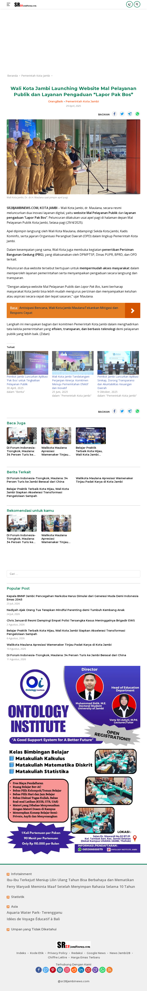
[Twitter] (46, 970)
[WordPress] (60, 970)
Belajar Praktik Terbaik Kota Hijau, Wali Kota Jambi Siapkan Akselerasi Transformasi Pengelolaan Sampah (89, 451)
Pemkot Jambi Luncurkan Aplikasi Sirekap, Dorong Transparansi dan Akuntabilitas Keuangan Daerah (117, 382)
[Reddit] (74, 970)
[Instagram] (67, 970)
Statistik (17, 897)
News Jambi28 (120, 953)
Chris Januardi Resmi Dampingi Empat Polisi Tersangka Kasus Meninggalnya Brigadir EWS (71, 620)
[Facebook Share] (114, 114)
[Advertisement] (73, 41)
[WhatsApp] (102, 970)
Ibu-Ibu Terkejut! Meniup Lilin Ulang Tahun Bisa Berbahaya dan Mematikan (70, 880)
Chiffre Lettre (57, 957)
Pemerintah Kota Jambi (82, 101)
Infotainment (21, 874)
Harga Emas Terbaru (85, 957)
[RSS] (109, 970)
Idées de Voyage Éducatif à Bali (33, 919)
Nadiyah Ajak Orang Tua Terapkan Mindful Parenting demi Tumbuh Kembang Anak (66, 610)
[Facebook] (39, 970)
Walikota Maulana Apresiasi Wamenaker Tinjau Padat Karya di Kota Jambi (55, 451)
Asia (14, 906)
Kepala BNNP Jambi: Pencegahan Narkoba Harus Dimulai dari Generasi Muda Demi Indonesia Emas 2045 (72, 597)
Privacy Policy (57, 953)
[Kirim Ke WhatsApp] (137, 114)
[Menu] (9, 4)
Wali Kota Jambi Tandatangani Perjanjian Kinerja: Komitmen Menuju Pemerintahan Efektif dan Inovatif (70, 382)
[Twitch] (95, 970)
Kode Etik (37, 953)
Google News (96, 953)
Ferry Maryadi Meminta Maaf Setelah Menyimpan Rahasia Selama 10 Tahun (71, 886)
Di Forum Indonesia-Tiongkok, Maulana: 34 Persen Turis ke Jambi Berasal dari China (21, 451)
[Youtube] (88, 970)
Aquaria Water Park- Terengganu (34, 912)
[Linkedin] (81, 970)
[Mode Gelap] (129, 4)
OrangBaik (55, 101)
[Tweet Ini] (122, 114)
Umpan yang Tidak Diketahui (33, 929)
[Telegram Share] (130, 114)
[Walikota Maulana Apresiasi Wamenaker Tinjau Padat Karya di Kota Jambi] (56, 435)
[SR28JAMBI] (25, 4)
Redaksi (77, 953)
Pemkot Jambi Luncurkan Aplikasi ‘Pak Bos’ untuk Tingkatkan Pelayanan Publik (27, 380)
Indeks (21, 953)
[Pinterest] (53, 970)
